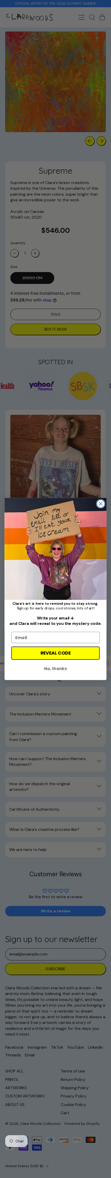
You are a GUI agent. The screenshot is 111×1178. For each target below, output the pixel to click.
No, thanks (55, 668)
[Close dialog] (101, 504)
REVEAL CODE (56, 653)
